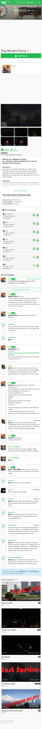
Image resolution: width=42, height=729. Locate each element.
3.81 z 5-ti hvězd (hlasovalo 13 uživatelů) (11, 154)
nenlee (10, 490)
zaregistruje (35, 571)
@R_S (10, 340)
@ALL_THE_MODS (14, 469)
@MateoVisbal (13, 296)
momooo (11, 480)
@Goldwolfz (12, 349)
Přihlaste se (23, 571)
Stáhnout (22, 55)
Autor (13, 279)
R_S (14, 66)
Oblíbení (16, 150)
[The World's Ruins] (21, 115)
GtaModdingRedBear (15, 557)
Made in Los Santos (7, 723)
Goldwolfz (11, 324)
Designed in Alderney (7, 721)
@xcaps (11, 385)
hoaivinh (11, 499)
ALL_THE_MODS (13, 447)
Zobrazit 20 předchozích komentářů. (21, 289)
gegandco (11, 512)
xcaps (10, 366)
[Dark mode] (36, 2)
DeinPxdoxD (12, 525)
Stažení (7, 150)
